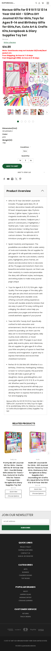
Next (46, 112)
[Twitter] (16, 179)
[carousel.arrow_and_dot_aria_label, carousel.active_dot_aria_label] (18, 121)
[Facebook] (4, 179)
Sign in (20, 556)
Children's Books (25, 575)
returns (25, 614)
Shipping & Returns (25, 550)
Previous (4, 112)
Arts (25, 569)
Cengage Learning (25, 601)
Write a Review (10, 42)
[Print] (12, 179)
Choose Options (13, 496)
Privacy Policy (25, 547)
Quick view (13, 492)
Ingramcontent (25, 597)
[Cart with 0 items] (43, 3)
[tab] (25, 191)
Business (25, 572)
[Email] (8, 179)
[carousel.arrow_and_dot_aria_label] (22, 121)
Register (29, 556)
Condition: (25, 147)
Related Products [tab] (23, 423)
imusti (25, 591)
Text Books (25, 578)
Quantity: (25, 156)
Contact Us (25, 553)
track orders (25, 617)
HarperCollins (25, 594)
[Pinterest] (20, 179)
